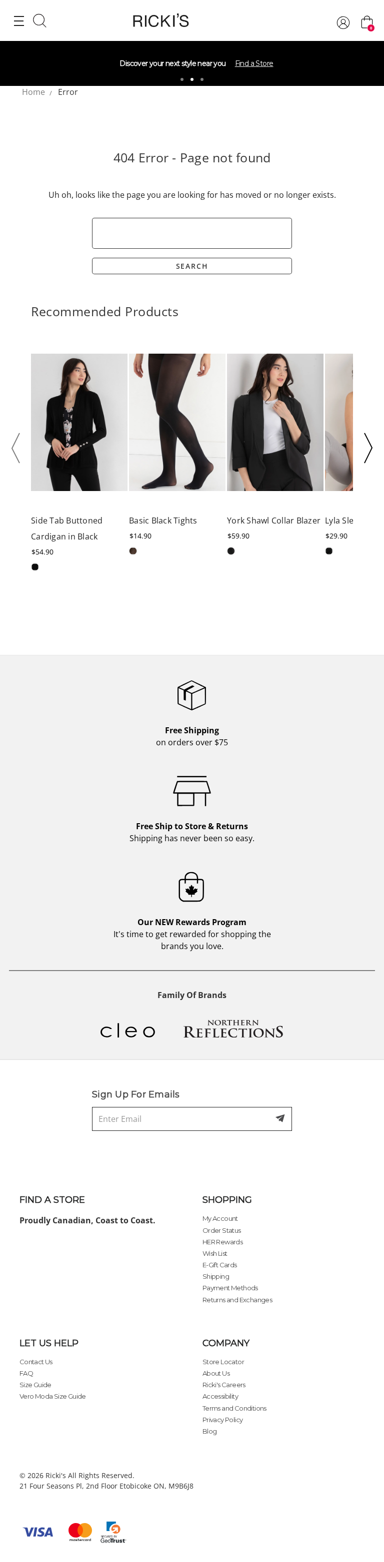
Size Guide (36, 1385)
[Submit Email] (281, 1118)
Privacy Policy (222, 1420)
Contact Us (36, 1362)
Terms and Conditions (234, 1408)
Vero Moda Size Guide (53, 1396)
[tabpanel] (192, 63)
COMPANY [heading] (226, 1343)
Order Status (221, 1230)
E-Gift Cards (219, 1265)
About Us (216, 1373)
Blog (209, 1431)
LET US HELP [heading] (49, 1343)
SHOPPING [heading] (227, 1199)
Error (68, 91)
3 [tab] (202, 79)
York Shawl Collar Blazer (273, 520)
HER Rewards (222, 1242)
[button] (18, 448)
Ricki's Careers (224, 1385)
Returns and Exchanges (237, 1300)
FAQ (26, 1373)
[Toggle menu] (18, 20)
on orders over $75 (192, 736)
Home (33, 91)
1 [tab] (182, 79)
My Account (220, 1218)
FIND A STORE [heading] (52, 1199)
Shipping (215, 1276)
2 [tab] (192, 79)
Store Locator (223, 1362)
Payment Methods (230, 1288)
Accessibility (220, 1396)
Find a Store (254, 63)
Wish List (215, 1253)
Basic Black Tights (163, 520)
